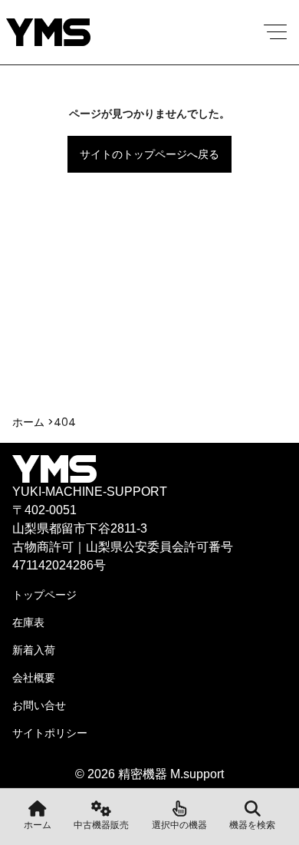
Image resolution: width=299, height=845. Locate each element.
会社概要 (33, 677)
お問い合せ (39, 705)
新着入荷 (33, 650)
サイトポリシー (49, 733)
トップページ (44, 594)
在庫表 (28, 622)
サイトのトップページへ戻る (149, 154)
